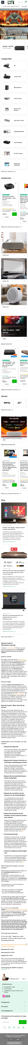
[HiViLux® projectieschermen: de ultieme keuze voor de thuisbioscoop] (14, 600)
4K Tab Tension (18, 153)
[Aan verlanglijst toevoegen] (15, 183)
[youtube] (19, 1027)
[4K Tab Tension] (6, 153)
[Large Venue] (6, 76)
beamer (3, 651)
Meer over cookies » (14, 1043)
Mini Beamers (17, 87)
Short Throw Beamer (17, 109)
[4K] (6, 65)
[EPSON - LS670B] (12, 47)
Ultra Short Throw (19, 120)
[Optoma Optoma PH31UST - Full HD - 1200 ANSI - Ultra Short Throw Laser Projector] (9, 352)
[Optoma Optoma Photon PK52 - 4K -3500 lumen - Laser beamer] (9, 187)
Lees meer (4, 969)
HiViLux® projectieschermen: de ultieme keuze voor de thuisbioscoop (13, 617)
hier (23, 831)
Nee (18, 1039)
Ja (11, 1039)
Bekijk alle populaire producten (9, 389)
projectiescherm (12, 651)
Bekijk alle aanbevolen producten (10, 227)
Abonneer (22, 1022)
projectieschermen (16, 909)
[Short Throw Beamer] (6, 109)
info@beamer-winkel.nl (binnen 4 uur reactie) (13, 991)
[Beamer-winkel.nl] (10, 2)
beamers (8, 909)
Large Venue (17, 76)
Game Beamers (18, 142)
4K (15, 65)
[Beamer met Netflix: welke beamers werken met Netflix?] (14, 513)
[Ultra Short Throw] (6, 120)
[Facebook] (5, 1027)
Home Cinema (18, 98)
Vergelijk (7, 217)
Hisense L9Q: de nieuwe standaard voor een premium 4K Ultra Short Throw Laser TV (14, 572)
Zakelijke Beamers (19, 131)
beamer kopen (11, 648)
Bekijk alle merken (6, 409)
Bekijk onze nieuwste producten (10, 493)
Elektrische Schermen (17, 164)
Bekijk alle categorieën (7, 171)
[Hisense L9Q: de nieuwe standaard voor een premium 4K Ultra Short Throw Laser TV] (14, 556)
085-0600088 (8, 988)
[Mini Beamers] (6, 87)
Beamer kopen (22, 659)
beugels (25, 909)
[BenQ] (7, 403)
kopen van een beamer (13, 684)
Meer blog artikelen (6, 636)
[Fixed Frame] (14, 270)
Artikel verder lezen (8, 541)
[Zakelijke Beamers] (6, 131)
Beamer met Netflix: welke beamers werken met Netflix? (14, 528)
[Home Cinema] (6, 98)
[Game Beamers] (6, 142)
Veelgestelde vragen (9, 987)
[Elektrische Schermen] (6, 164)
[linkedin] (23, 1027)
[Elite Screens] (20, 403)
